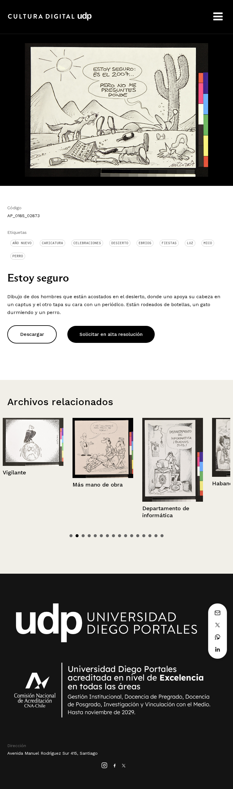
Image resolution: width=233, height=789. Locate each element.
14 (149, 535)
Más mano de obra (34, 484)
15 (155, 535)
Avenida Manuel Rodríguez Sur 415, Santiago (52, 753)
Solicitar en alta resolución (111, 334)
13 (143, 535)
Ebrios (145, 243)
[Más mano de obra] (39, 448)
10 (125, 535)
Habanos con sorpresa (179, 483)
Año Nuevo (22, 243)
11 (131, 535)
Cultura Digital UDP (49, 19)
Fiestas (169, 243)
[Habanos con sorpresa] (179, 447)
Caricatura (52, 243)
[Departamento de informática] (109, 460)
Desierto (119, 243)
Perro (17, 256)
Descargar (32, 334)
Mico (208, 243)
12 (137, 535)
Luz (190, 243)
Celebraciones (87, 243)
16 (162, 535)
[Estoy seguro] (116, 109)
